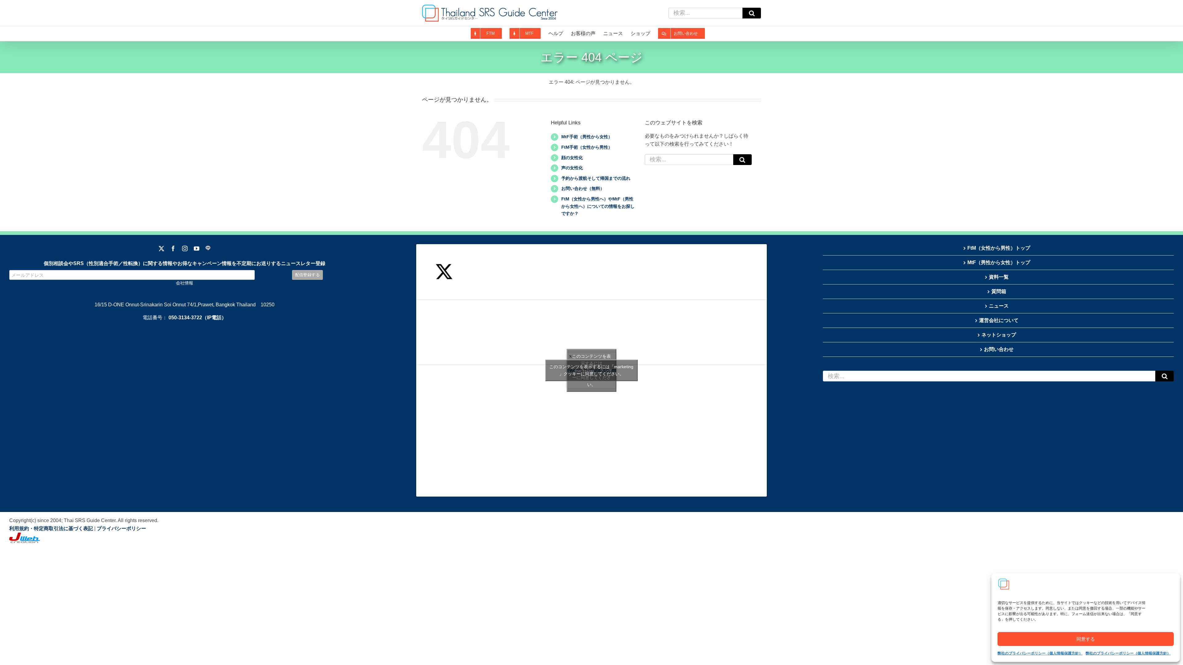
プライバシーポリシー (121, 528)
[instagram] (185, 248)
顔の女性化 (572, 157)
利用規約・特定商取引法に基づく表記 (51, 528)
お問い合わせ (999, 349)
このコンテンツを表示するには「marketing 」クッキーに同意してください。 (591, 370)
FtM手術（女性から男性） (586, 147)
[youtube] (196, 248)
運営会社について (998, 320)
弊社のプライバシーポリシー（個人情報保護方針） (1040, 653)
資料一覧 (999, 277)
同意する (1085, 639)
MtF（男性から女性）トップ (998, 262)
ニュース (999, 305)
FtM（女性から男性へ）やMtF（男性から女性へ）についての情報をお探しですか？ (598, 206)
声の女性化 (572, 167)
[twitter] (161, 248)
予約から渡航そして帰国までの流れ (595, 178)
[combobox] (705, 13)
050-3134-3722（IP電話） (197, 317)
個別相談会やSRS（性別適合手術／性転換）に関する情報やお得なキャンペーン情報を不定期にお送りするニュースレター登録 (184, 263)
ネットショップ (999, 334)
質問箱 (998, 291)
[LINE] (207, 248)
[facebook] (173, 248)
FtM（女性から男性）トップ (998, 248)
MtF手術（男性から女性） (586, 136)
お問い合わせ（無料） (582, 188)
